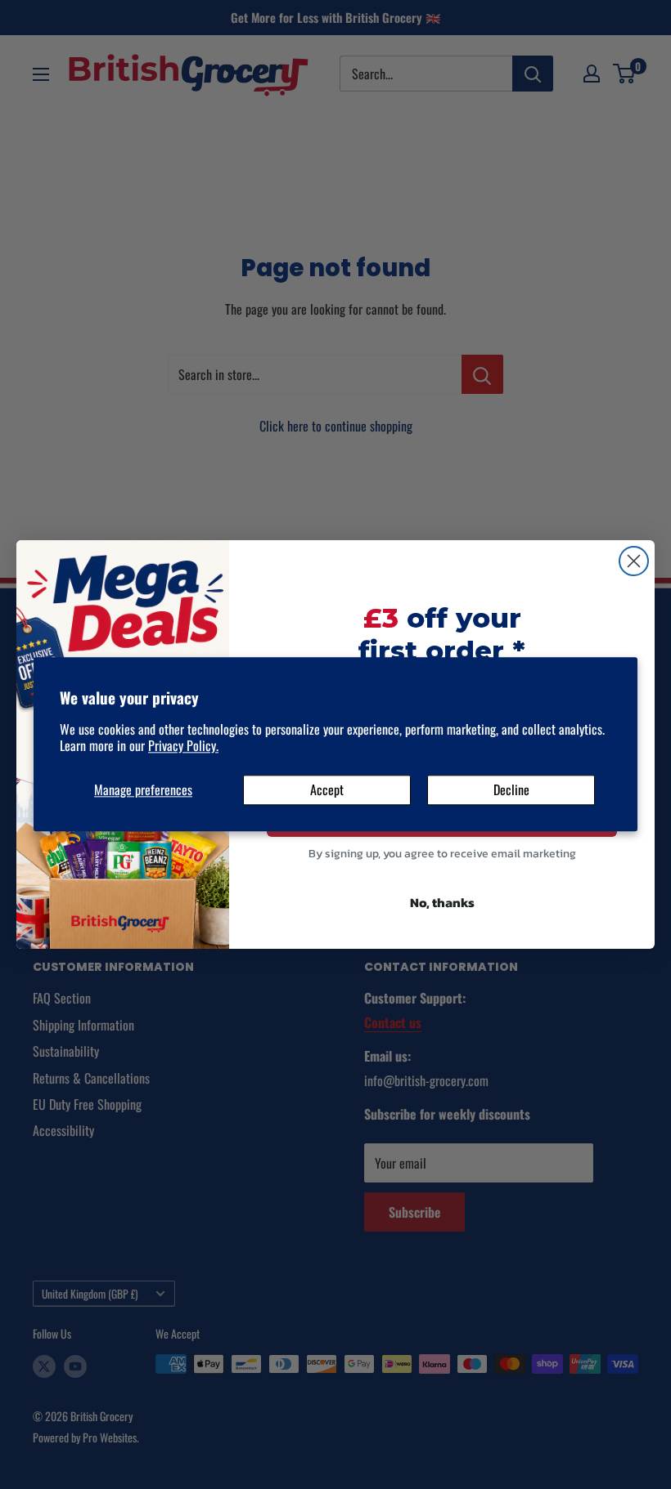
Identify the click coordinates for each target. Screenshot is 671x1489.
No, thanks (442, 902)
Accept (327, 789)
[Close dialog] (633, 561)
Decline (511, 789)
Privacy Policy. (183, 746)
